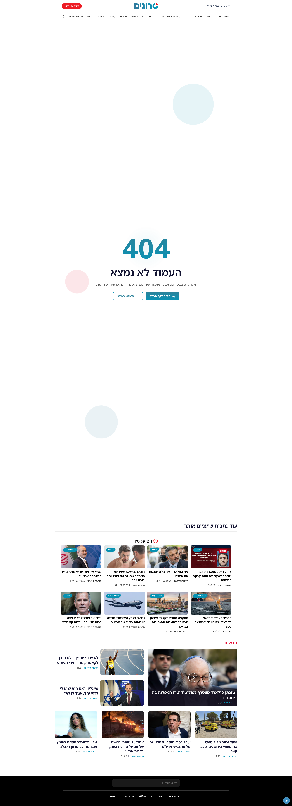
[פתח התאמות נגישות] (286, 800)
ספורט (123, 16)
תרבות (187, 16)
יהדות (89, 16)
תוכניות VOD (145, 796)
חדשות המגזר (222, 16)
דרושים (160, 796)
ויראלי (161, 16)
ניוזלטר (112, 796)
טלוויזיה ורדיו (174, 16)
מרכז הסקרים (176, 796)
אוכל (149, 16)
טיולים (112, 16)
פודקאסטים (127, 796)
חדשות (209, 16)
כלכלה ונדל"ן (136, 16)
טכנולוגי (101, 16)
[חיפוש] (63, 16)
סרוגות (198, 16)
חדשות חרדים (76, 16)
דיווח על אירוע (72, 6)
